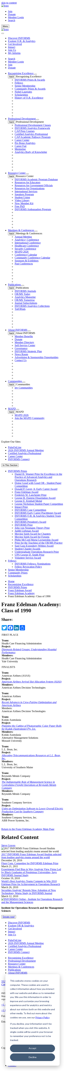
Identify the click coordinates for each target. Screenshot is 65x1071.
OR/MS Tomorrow (25, 300)
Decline (32, 1057)
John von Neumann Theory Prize (32, 527)
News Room (21, 354)
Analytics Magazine (25, 297)
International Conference (28, 242)
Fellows (19, 82)
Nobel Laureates (23, 91)
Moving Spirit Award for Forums (32, 536)
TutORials (20, 309)
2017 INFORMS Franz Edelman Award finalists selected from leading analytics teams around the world (31, 856)
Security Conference (25, 248)
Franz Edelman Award (26, 492)
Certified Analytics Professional (31, 134)
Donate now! (9, 917)
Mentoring (20, 149)
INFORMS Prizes (17, 471)
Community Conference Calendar (32, 257)
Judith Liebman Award (27, 530)
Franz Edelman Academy (21, 593)
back (11, 76)
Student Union (22, 197)
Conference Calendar (26, 254)
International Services (26, 191)
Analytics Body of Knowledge (31, 152)
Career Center (22, 140)
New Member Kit (24, 203)
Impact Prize (21, 507)
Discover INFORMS (19, 38)
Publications (15, 284)
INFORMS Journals (25, 291)
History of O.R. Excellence (29, 97)
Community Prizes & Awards (30, 88)
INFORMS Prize (24, 524)
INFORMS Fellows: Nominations (32, 563)
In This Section (10, 465)
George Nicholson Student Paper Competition (39, 504)
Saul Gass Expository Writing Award (34, 545)
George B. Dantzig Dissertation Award (35, 498)
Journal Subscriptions (26, 303)
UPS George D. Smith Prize (29, 554)
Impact (11, 47)
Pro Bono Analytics (25, 143)
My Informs (14, 53)
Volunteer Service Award (28, 557)
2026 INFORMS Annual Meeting (26, 450)
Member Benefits (24, 336)
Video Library (22, 200)
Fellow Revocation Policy (28, 566)
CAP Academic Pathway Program (32, 137)
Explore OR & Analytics (21, 925)
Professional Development (22, 118)
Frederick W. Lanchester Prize (30, 495)
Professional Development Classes (33, 125)
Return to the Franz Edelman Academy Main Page (27, 829)
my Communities (24, 387)
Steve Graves (8, 845)
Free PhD (20, 206)
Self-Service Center (25, 345)
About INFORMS (18, 329)
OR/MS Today (22, 294)
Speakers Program (24, 194)
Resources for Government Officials (34, 185)
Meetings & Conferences (21, 230)
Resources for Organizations (29, 188)
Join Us (12, 50)
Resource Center (17, 173)
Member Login (16, 17)
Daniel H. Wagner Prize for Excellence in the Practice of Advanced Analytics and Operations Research (38, 477)
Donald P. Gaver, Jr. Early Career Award (36, 489)
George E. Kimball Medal (28, 501)
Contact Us (20, 360)
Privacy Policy (42, 1017)
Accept (32, 1048)
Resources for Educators (27, 182)
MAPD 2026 (21, 251)
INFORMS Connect (19, 459)
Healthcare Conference (27, 245)
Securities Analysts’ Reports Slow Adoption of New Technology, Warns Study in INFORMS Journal (28, 892)
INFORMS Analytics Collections (32, 306)
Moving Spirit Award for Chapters (33, 533)
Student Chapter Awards (27, 548)
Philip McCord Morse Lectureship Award (36, 539)
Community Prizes (18, 572)
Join (10, 11)
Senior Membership (25, 85)
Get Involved (15, 44)
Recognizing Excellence (21, 73)
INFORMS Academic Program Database (36, 179)
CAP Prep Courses (24, 131)
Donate (12, 14)
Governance (21, 348)
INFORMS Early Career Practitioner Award (38, 513)
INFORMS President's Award (30, 521)
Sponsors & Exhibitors (26, 260)
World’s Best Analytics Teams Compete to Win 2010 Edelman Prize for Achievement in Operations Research (30, 883)
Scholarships (21, 94)
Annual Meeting (23, 236)
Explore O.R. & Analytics (21, 41)
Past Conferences (24, 263)
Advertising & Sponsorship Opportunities (36, 357)
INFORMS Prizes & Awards (30, 79)
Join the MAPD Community (29, 418)
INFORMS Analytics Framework (32, 128)
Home (11, 581)
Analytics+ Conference (27, 239)
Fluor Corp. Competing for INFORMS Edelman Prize (29, 863)
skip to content (9, 2)
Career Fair (20, 146)
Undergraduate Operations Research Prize (37, 551)
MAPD (12, 408)
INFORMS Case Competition (30, 510)
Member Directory (24, 342)
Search (11, 58)
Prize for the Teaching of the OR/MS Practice (38, 542)
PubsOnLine (14, 447)
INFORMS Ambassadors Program (33, 209)
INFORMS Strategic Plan (28, 351)
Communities (15, 381)
